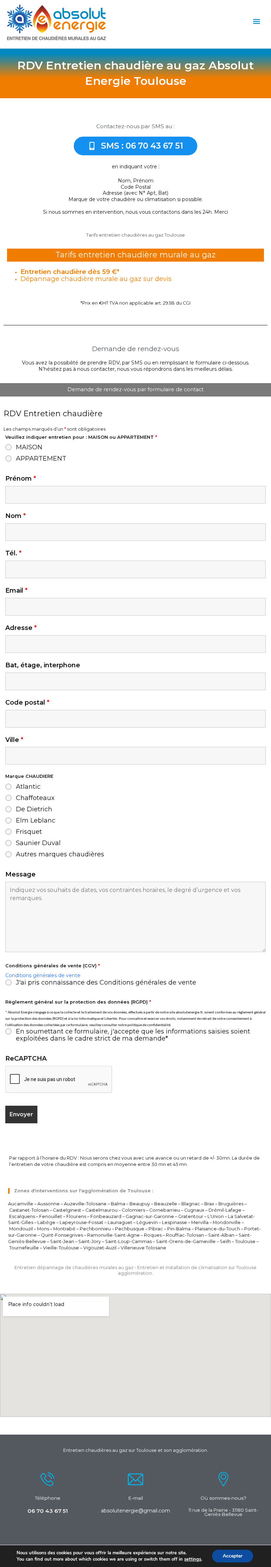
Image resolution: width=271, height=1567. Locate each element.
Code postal (27, 702)
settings (192, 1559)
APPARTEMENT (41, 458)
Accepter (232, 1556)
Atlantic (28, 786)
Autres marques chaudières (60, 854)
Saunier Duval (38, 843)
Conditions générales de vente (42, 975)
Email (16, 590)
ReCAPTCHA (26, 1058)
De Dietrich (34, 809)
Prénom (20, 478)
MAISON (29, 447)
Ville (14, 740)
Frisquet (29, 831)
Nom (15, 516)
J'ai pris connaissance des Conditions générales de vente (106, 982)
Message (20, 874)
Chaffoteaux (35, 797)
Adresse (21, 628)
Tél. (13, 553)
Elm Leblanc (35, 820)
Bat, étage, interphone (42, 665)
